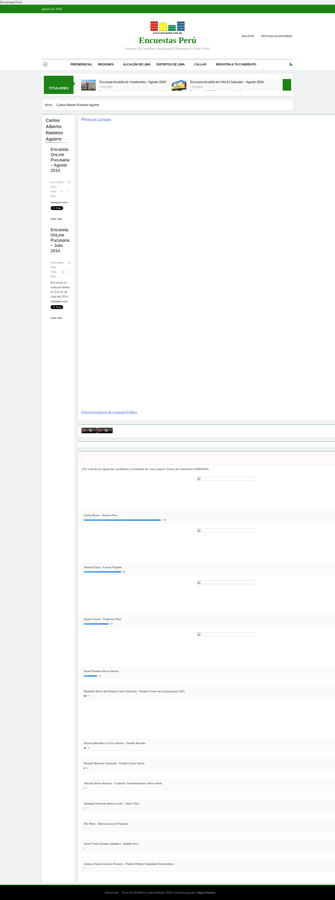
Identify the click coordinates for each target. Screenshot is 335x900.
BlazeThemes (206, 892)
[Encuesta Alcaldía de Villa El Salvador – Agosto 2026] (179, 87)
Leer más (56, 218)
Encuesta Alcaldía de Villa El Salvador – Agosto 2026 (227, 82)
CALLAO (200, 64)
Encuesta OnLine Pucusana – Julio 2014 (60, 240)
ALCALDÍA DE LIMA (137, 64)
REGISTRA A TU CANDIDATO (236, 64)
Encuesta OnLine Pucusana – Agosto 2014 (60, 160)
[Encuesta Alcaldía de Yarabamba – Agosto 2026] (88, 87)
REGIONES (106, 64)
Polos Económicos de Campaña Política (109, 412)
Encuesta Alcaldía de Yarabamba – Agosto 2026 (133, 82)
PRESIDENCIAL (81, 64)
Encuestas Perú (167, 40)
